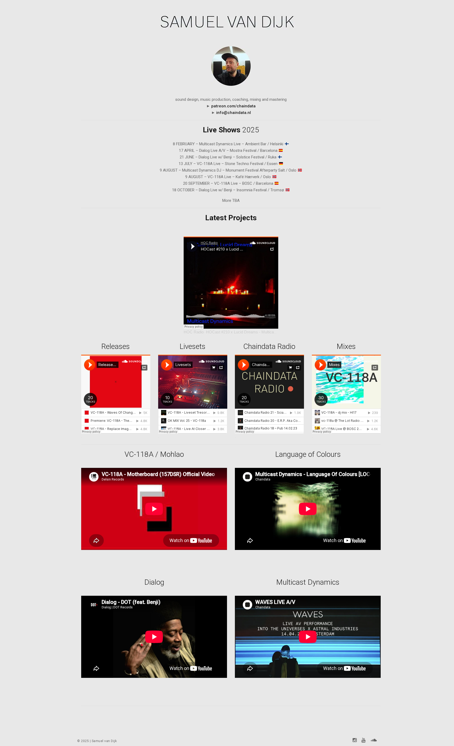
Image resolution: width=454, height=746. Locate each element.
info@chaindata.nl (233, 112)
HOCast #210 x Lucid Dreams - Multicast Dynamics (251, 332)
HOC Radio (194, 332)
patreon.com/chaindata (233, 106)
